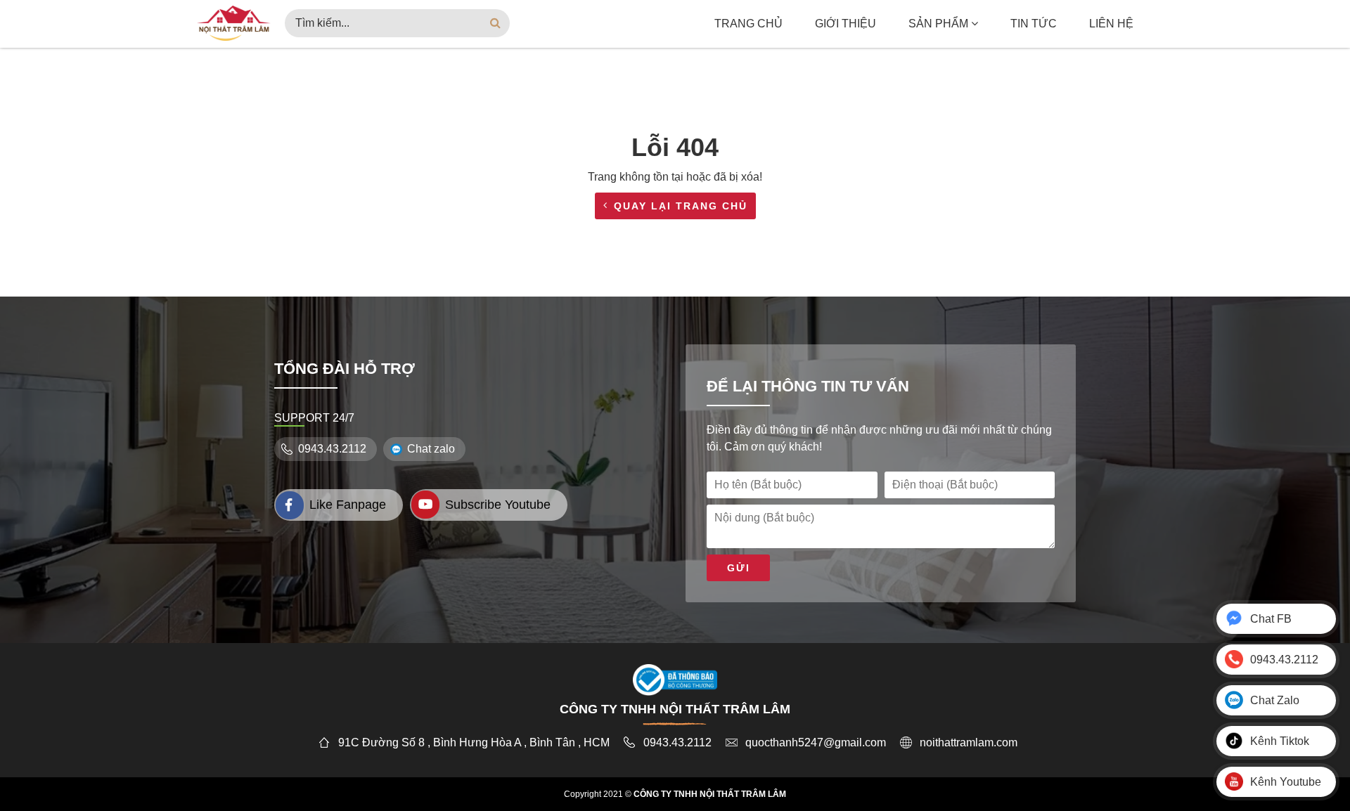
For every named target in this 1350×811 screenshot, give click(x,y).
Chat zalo (431, 449)
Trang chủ (748, 24)
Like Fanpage (347, 505)
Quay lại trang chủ (680, 206)
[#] (234, 22)
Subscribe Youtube (498, 505)
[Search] (496, 23)
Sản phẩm (939, 24)
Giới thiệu (845, 24)
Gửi (738, 567)
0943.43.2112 (332, 449)
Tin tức (1033, 24)
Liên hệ (1111, 24)
